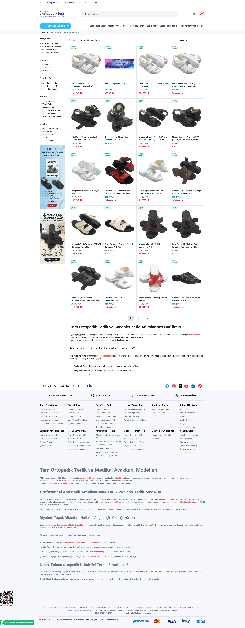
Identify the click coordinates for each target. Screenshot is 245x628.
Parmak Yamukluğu (188, 442)
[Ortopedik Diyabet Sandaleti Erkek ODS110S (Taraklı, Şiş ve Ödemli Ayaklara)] (153, 117)
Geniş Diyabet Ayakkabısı (78, 420)
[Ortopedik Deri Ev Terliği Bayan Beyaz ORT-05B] (119, 277)
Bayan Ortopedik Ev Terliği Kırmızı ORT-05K (153, 299)
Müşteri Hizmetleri (187, 413)
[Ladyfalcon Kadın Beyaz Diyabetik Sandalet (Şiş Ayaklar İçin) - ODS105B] (86, 63)
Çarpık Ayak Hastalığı (188, 446)
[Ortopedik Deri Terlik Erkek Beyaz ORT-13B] (86, 170)
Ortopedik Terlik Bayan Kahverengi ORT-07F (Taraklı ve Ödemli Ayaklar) (186, 192)
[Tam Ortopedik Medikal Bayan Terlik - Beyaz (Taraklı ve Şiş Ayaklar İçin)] (153, 170)
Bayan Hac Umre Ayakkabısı (79, 442)
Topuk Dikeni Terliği (47, 409)
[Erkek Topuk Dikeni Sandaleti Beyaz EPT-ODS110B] (153, 63)
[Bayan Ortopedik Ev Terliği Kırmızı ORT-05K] (153, 277)
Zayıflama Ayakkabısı (160, 409)
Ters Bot (155, 439)
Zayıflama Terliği (159, 413)
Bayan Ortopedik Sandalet (50, 47)
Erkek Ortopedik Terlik (48, 50)
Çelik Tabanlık (45, 446)
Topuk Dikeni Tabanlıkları (50, 416)
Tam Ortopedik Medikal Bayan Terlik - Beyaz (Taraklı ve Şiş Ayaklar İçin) (151, 192)
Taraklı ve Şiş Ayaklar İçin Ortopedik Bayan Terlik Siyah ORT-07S (85, 299)
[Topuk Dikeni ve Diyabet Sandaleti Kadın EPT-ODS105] (119, 117)
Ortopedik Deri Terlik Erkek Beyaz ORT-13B (85, 192)
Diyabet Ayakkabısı (75, 409)
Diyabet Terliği (73, 413)
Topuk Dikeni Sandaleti (49, 420)
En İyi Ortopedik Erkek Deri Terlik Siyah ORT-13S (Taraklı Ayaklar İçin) (185, 245)
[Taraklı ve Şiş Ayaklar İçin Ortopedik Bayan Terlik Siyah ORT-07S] (86, 277)
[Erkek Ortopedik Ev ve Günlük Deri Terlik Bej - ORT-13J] (119, 224)
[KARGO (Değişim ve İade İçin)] (119, 63)
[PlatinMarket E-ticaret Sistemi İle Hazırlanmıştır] (141, 621)
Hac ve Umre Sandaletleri (78, 449)
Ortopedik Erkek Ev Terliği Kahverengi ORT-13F (149, 245)
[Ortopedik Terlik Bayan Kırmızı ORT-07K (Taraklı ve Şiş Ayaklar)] (119, 170)
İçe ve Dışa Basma (187, 449)
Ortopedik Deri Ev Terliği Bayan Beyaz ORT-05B (118, 299)
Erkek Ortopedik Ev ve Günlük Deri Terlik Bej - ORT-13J (119, 245)
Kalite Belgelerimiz (187, 427)
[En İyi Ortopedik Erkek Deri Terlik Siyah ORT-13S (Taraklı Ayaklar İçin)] (187, 224)
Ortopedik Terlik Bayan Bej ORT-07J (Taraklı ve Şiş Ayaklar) (86, 245)
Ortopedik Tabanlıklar (48, 439)
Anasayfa (184, 409)
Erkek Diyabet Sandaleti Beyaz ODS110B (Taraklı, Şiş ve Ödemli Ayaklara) (185, 85)
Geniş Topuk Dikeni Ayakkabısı (52, 424)
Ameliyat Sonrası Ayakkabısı (135, 420)
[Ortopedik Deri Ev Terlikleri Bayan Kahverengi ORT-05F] (187, 277)
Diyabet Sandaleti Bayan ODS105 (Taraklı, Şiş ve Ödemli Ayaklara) (185, 138)
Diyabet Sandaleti (75, 416)
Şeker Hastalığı (186, 439)
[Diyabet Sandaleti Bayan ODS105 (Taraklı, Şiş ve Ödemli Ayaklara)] (187, 117)
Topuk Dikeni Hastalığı (189, 435)
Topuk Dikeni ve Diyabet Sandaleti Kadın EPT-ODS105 (119, 138)
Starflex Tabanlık (46, 442)
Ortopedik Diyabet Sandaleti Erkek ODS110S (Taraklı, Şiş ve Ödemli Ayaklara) (153, 138)
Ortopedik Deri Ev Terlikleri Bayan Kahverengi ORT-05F (186, 299)
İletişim (183, 424)
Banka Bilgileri (185, 420)
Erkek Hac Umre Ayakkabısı (79, 446)
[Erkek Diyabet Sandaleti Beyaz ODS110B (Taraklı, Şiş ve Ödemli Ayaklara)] (187, 63)
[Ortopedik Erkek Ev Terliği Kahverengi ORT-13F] (153, 224)
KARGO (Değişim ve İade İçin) (117, 84)
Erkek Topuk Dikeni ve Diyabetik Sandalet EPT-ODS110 (84, 138)
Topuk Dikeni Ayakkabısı (49, 413)
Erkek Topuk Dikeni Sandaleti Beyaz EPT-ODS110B (153, 85)
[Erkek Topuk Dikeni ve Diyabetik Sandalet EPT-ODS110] (86, 117)
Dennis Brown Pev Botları (162, 435)
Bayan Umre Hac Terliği (77, 435)
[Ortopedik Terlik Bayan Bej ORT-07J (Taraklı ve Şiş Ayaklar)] (86, 224)
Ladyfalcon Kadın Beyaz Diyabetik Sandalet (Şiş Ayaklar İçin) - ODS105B (85, 85)
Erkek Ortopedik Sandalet (50, 53)
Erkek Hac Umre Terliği (77, 439)
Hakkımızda (185, 416)
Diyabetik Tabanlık (75, 424)
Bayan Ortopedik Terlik (49, 44)
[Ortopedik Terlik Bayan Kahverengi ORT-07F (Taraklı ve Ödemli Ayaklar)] (187, 170)
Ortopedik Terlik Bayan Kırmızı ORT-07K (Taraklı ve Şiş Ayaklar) (118, 192)
